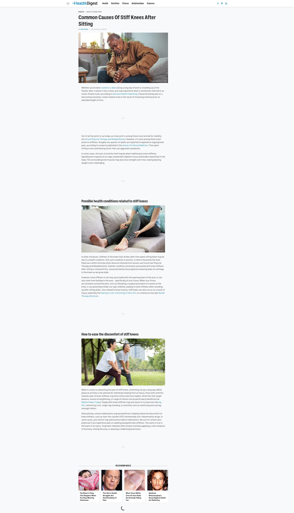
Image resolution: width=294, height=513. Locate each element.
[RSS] (226, 4)
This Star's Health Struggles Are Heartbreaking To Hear (110, 496)
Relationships (138, 3)
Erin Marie (84, 29)
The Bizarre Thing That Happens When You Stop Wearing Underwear (88, 496)
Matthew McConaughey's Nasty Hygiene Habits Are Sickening (157, 496)
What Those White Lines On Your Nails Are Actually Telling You (133, 496)
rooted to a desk (108, 87)
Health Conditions (94, 12)
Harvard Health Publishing (125, 94)
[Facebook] (218, 4)
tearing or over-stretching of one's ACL (119, 293)
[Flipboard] (222, 4)
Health (105, 3)
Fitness (125, 3)
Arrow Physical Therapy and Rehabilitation (105, 139)
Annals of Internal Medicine (135, 145)
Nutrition (115, 3)
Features (150, 3)
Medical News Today (90, 402)
